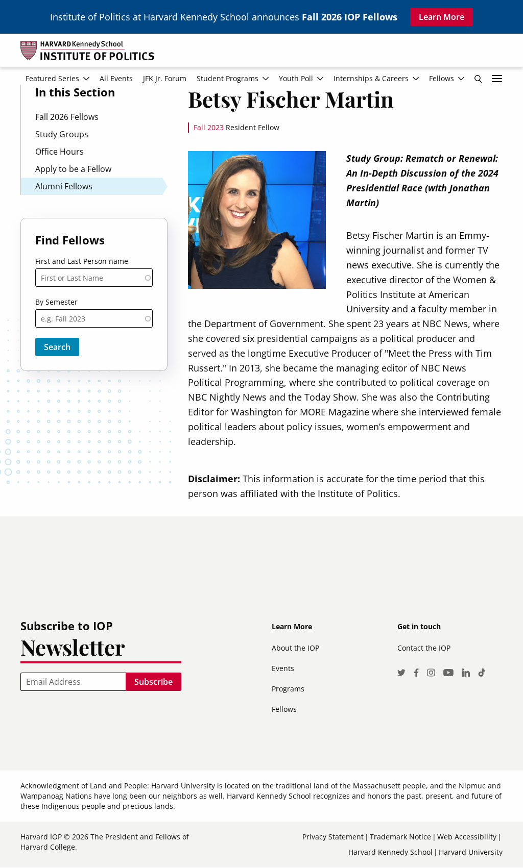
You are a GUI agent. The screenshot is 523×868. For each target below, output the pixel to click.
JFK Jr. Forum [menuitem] (164, 78)
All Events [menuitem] (116, 78)
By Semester (56, 302)
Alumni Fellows (63, 186)
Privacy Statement (333, 836)
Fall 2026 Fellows (67, 116)
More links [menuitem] (497, 78)
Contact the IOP (423, 648)
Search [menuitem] (478, 78)
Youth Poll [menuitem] (296, 78)
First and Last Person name (81, 261)
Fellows (284, 709)
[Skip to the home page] (261, 55)
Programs (288, 688)
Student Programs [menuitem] (227, 78)
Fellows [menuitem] (441, 78)
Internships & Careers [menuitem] (371, 78)
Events (283, 668)
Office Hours (59, 151)
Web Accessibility (466, 836)
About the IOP (295, 648)
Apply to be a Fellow (73, 169)
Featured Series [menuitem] (52, 78)
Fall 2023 (209, 127)
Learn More (441, 16)
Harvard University (471, 852)
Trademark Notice (400, 836)
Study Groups (61, 134)
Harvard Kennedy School (390, 852)
